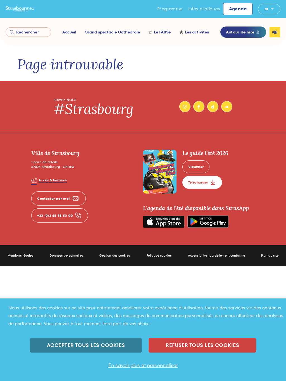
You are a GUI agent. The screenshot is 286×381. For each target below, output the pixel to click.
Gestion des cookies (114, 256)
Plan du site (269, 256)
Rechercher (27, 32)
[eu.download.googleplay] (208, 221)
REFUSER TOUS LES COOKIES (202, 345)
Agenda (238, 9)
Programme (170, 9)
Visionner (196, 166)
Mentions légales (21, 256)
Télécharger (198, 182)
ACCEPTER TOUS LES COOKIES (86, 345)
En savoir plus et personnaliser (143, 365)
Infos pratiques (204, 9)
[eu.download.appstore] (163, 221)
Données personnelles (66, 256)
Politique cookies (159, 256)
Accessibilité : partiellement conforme (216, 256)
